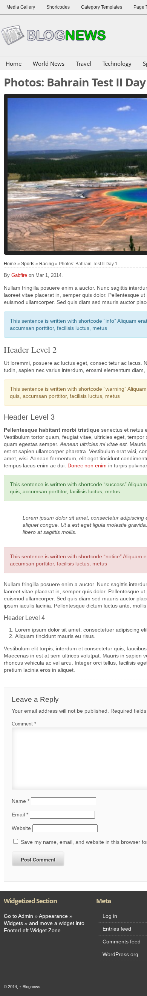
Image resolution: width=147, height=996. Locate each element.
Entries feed (117, 929)
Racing (46, 263)
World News (48, 63)
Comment (24, 724)
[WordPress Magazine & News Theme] (56, 35)
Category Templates (101, 7)
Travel (83, 63)
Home (13, 63)
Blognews (29, 986)
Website (21, 828)
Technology (117, 63)
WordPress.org (120, 954)
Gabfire (19, 275)
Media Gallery (20, 7)
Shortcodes (58, 7)
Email (20, 815)
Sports (27, 263)
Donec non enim (87, 465)
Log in (110, 916)
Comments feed (122, 942)
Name (20, 801)
